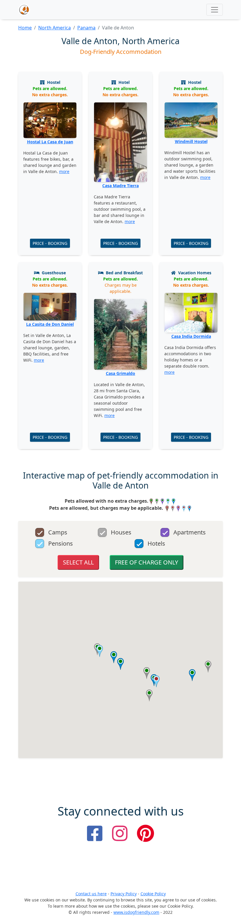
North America (54, 27)
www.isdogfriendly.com (136, 912)
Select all (78, 562)
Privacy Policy (124, 893)
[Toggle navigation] (214, 10)
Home (25, 27)
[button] (208, 666)
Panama (86, 27)
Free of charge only (146, 562)
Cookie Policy (153, 893)
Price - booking (50, 243)
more (64, 171)
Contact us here (91, 893)
